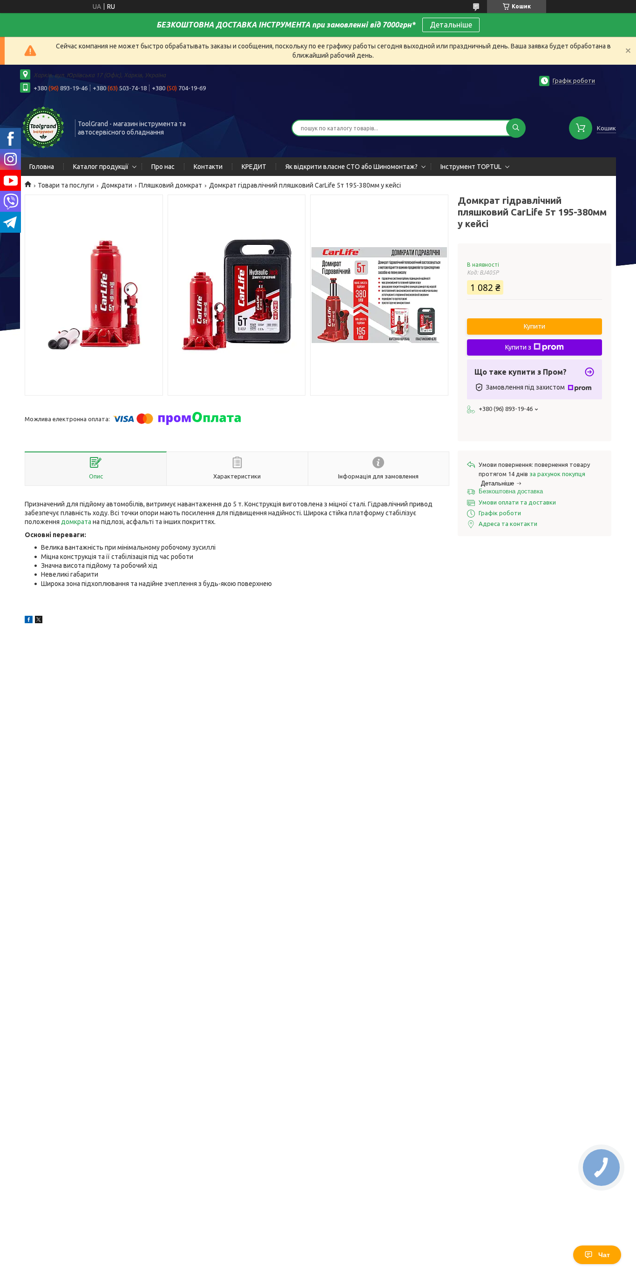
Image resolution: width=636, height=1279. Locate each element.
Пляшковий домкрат (170, 185)
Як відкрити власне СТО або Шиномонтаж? (351, 166)
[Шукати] (516, 128)
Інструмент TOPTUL (470, 166)
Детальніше (451, 24)
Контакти (208, 166)
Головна (41, 166)
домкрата (76, 521)
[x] (38, 621)
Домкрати (116, 185)
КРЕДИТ (254, 166)
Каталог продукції (101, 166)
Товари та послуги (66, 185)
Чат (604, 1255)
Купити (534, 326)
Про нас (163, 166)
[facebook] (29, 621)
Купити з (518, 347)
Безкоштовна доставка (511, 491)
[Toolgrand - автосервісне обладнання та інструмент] (43, 127)
